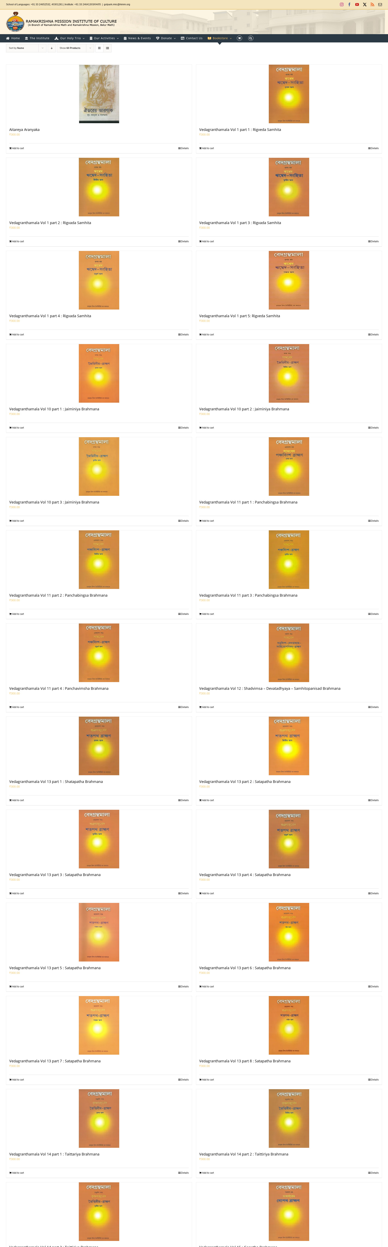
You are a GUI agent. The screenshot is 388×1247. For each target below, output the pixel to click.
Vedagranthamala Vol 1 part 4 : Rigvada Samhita (50, 315)
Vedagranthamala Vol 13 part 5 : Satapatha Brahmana (55, 967)
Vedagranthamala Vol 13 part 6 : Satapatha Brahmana (245, 967)
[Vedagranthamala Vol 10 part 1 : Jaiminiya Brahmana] (99, 373)
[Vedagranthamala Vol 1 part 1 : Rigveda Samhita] (289, 94)
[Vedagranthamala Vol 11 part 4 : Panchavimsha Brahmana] (99, 653)
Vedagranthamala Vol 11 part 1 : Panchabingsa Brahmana (248, 502)
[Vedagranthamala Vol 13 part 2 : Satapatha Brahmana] (289, 746)
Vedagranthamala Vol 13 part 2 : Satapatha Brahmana (245, 781)
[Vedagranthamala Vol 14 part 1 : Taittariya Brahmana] (99, 1118)
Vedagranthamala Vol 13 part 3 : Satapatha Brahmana (55, 874)
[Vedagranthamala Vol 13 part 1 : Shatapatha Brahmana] (99, 746)
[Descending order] (52, 48)
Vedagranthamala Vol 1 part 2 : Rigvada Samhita (50, 222)
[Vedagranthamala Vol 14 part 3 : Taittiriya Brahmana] (99, 1211)
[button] (250, 38)
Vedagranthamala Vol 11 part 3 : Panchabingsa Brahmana (248, 595)
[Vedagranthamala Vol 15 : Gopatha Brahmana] (289, 1211)
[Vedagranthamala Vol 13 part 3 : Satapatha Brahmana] (99, 839)
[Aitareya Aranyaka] (99, 94)
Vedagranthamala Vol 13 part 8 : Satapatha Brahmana (245, 1060)
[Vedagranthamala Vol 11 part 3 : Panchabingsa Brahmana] (289, 559)
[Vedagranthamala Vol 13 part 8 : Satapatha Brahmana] (289, 1025)
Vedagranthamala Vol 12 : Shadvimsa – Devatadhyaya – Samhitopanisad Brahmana (270, 688)
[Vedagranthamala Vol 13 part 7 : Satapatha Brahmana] (99, 1025)
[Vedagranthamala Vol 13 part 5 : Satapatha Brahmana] (99, 932)
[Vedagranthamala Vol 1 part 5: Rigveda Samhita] (289, 280)
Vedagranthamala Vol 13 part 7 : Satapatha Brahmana (55, 1060)
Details (185, 148)
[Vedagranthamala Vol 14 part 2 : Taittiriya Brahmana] (289, 1118)
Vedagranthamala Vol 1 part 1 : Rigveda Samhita (240, 129)
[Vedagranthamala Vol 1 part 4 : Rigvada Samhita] (99, 280)
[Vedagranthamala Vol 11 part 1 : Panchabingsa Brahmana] (289, 466)
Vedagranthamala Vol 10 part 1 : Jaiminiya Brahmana (54, 409)
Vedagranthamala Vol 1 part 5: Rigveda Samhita (239, 315)
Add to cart (18, 148)
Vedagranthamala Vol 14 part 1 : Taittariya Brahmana (54, 1154)
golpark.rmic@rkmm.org (117, 4)
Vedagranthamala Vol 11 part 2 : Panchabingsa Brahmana (58, 595)
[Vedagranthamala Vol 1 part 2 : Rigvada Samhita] (99, 187)
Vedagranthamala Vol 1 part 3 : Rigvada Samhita (240, 222)
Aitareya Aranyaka (24, 129)
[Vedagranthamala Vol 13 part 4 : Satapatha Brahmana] (289, 839)
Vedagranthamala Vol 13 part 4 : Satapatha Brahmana (245, 874)
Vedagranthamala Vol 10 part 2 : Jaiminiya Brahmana (244, 409)
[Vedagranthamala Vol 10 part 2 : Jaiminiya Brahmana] (289, 373)
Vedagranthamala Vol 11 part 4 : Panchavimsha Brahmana (59, 688)
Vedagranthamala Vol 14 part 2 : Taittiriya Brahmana (243, 1154)
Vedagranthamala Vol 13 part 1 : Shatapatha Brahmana (56, 781)
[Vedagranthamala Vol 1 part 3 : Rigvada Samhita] (289, 187)
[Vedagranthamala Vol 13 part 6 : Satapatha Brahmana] (289, 932)
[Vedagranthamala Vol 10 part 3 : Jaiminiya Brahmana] (99, 466)
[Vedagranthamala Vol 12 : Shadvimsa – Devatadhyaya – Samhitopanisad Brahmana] (289, 653)
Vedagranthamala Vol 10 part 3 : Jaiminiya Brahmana (54, 502)
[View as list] (107, 48)
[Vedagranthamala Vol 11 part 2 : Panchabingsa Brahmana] (99, 559)
